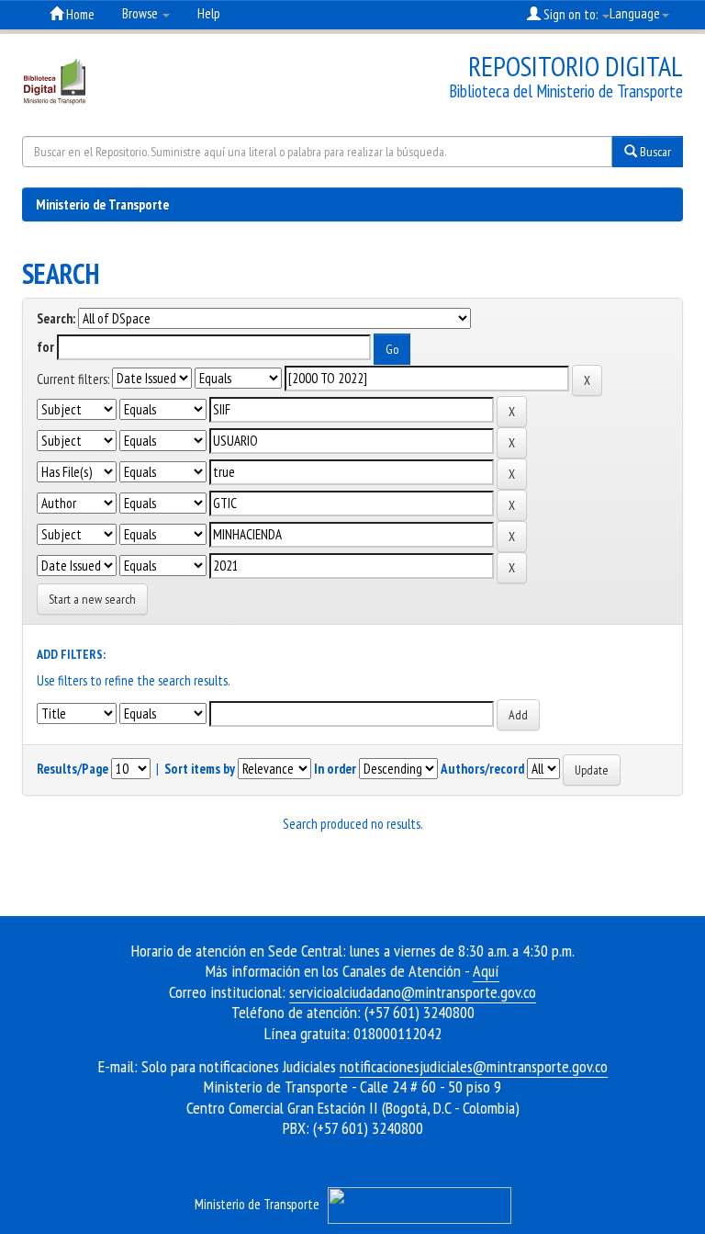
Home (79, 14)
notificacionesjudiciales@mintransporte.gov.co (474, 1066)
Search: (56, 318)
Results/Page (72, 768)
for (45, 347)
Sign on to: (570, 14)
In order (335, 768)
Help (208, 13)
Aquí (486, 970)
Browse (141, 13)
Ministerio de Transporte (102, 204)
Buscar (654, 151)
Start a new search (92, 599)
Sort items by (199, 768)
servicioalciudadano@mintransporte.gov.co (412, 991)
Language (635, 13)
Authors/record (482, 768)
